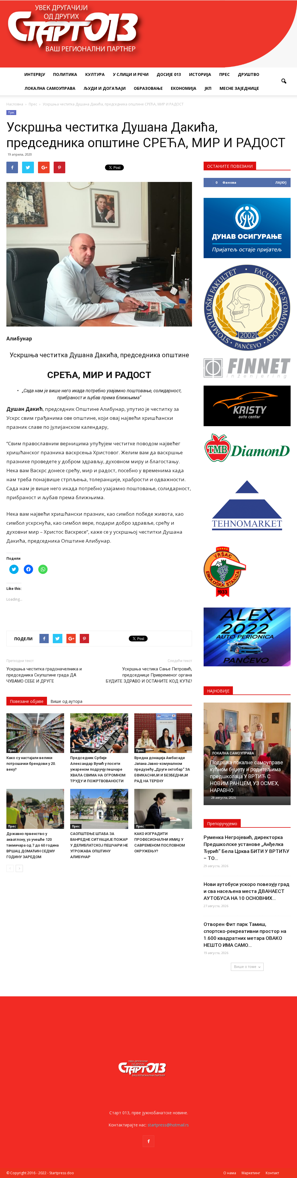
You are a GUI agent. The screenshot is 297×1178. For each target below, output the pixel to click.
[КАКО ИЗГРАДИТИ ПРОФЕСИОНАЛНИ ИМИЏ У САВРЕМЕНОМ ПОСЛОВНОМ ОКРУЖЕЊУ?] (163, 809)
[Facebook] (148, 1141)
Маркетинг (251, 1172)
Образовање (148, 88)
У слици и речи (130, 74)
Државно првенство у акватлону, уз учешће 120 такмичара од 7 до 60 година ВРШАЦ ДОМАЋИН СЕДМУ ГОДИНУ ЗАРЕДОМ (32, 845)
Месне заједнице (239, 88)
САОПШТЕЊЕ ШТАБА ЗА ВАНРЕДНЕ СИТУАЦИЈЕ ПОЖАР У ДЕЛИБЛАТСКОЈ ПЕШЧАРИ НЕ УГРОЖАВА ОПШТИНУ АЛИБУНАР (99, 845)
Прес (224, 74)
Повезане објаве (27, 701)
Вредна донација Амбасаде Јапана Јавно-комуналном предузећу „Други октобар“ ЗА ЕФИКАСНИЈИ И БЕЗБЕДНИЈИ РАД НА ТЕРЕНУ (162, 769)
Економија (183, 88)
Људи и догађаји (105, 88)
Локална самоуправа (49, 88)
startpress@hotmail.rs (168, 1125)
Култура (95, 74)
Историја (200, 74)
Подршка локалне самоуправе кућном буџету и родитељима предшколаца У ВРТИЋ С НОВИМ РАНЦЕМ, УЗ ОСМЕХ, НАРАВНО (246, 776)
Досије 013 (169, 74)
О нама (229, 1172)
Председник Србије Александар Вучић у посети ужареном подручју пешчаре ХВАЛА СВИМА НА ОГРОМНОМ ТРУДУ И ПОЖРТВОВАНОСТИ (97, 769)
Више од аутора (66, 701)
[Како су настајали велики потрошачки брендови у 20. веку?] (35, 733)
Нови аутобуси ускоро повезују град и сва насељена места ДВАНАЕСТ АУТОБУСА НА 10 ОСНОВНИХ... (246, 891)
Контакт (272, 1172)
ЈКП (207, 88)
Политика (65, 74)
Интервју (34, 74)
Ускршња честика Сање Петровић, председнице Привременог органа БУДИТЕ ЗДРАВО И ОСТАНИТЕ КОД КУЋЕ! (149, 675)
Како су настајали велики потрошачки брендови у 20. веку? (31, 764)
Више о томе (245, 966)
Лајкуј (281, 182)
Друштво (248, 74)
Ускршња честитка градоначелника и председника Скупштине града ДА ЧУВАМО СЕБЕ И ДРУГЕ (44, 675)
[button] (284, 81)
